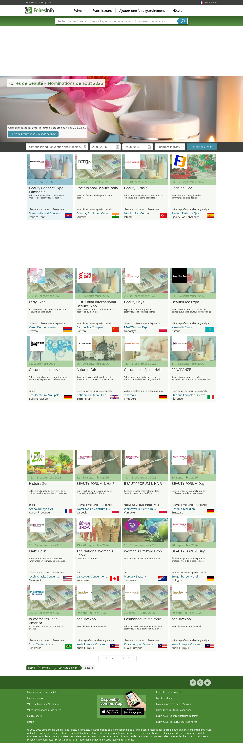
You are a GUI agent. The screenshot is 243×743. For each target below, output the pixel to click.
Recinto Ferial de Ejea (185, 213)
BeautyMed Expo (185, 302)
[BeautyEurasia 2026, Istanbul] (145, 166)
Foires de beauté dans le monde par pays (33, 133)
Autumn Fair (86, 370)
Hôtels (177, 10)
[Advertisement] (121, 51)
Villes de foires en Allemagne (43, 704)
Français (210, 2)
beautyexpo (86, 619)
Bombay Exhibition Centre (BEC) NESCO (102, 213)
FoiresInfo (41, 10)
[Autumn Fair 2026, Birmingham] (98, 348)
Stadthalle (130, 395)
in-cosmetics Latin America (43, 621)
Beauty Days (134, 302)
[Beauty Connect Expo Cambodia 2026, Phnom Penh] (50, 166)
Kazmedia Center (183, 327)
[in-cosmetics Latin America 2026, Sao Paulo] (50, 597)
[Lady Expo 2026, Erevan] (50, 280)
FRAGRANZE (181, 370)
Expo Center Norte (41, 644)
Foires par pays (35, 698)
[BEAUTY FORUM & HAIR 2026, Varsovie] (98, 462)
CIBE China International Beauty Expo (96, 304)
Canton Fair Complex (90, 327)
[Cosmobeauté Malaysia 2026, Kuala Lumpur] (145, 597)
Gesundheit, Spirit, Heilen (144, 370)
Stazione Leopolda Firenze (188, 395)
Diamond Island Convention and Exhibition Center (61, 213)
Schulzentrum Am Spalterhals (48, 395)
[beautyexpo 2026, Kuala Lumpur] (98, 597)
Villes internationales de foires (44, 709)
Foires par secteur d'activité (42, 692)
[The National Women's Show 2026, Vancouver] (98, 530)
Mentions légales (165, 698)
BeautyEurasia (135, 188)
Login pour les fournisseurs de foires (176, 721)
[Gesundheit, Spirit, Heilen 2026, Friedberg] (145, 348)
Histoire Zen (38, 483)
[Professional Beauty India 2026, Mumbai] (98, 166)
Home (31, 667)
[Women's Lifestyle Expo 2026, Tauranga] (145, 530)
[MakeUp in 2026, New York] (50, 530)
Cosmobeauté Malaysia (143, 619)
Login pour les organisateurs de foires (177, 715)
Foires (78, 10)
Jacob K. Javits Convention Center (50, 576)
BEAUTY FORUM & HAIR (95, 483)
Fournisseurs (102, 10)
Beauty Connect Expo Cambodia (46, 190)
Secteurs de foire (68, 667)
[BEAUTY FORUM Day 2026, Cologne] (193, 530)
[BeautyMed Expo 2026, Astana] (193, 280)
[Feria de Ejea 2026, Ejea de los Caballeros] (193, 166)
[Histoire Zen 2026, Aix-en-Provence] (50, 462)
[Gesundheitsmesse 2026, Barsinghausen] (50, 348)
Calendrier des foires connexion (174, 709)
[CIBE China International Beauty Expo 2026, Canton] (98, 280)
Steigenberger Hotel (185, 576)
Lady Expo (37, 302)
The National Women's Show (95, 553)
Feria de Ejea (182, 188)
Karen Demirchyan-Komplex (47, 327)
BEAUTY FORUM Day (188, 483)
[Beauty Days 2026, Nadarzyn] (145, 280)
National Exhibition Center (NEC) (97, 395)
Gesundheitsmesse (44, 370)
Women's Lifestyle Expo (143, 551)
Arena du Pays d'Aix (41, 509)
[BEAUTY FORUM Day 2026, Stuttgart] (193, 462)
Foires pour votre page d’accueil (173, 704)
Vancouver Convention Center (96, 576)
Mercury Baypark (135, 576)
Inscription (45, 2)
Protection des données (169, 692)
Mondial (46, 667)
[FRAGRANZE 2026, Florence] (193, 348)
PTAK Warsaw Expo (136, 327)
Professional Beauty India (97, 188)
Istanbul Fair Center (136, 213)
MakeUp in (37, 551)
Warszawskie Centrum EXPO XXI (97, 509)
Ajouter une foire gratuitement (142, 10)
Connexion (31, 2)
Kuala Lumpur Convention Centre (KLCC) (102, 644)
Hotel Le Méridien (183, 509)
